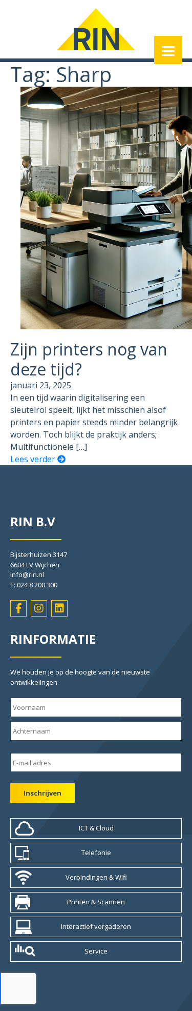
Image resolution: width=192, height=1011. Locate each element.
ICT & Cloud (96, 827)
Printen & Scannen (96, 901)
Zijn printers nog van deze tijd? (88, 359)
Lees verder (33, 459)
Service (96, 951)
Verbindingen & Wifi (96, 877)
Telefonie (96, 852)
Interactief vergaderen (96, 926)
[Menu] (168, 50)
